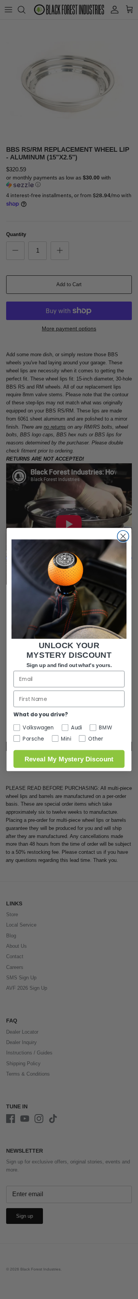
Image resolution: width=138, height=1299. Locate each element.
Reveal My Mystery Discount (69, 759)
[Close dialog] (123, 536)
